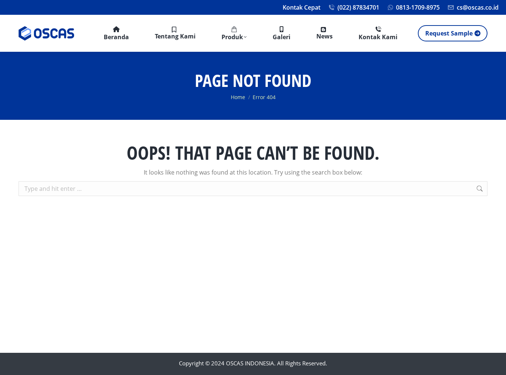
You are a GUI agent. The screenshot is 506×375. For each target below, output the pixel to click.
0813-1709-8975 (418, 7)
